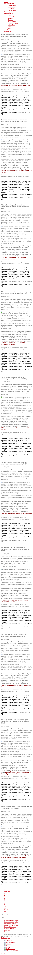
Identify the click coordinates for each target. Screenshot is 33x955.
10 (5, 906)
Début (6, 890)
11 (5, 908)
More (2, 116)
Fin (5, 911)
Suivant (6, 909)
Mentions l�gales (5, 938)
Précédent (7, 891)
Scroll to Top (4, 953)
